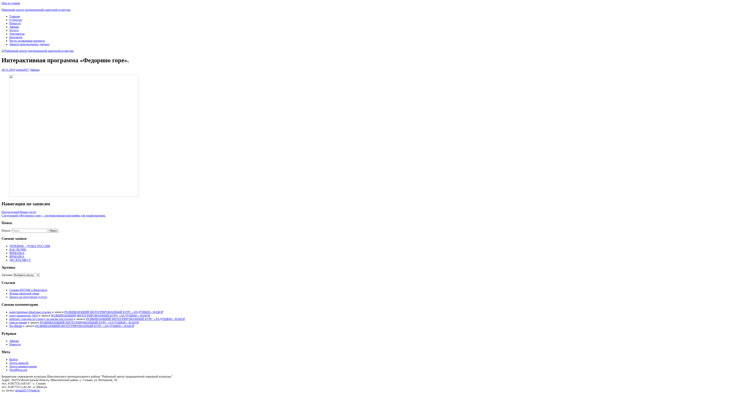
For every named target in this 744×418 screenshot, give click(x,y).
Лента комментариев (23, 366)
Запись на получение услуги (28, 297)
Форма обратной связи (24, 293)
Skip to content (11, 3)
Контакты (15, 37)
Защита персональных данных (29, 44)
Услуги (14, 30)
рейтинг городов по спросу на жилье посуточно (41, 319)
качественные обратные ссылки (30, 312)
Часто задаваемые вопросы (27, 40)
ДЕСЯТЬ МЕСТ (20, 260)
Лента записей (18, 363)
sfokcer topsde (18, 322)
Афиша (14, 26)
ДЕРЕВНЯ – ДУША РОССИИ (29, 246)
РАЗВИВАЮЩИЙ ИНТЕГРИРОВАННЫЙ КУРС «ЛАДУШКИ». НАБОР (113, 312)
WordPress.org (18, 370)
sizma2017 (22, 69)
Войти (13, 359)
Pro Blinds (15, 326)
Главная (14, 16)
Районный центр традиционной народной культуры (36, 9)
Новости (15, 23)
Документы (17, 33)
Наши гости (19, 212)
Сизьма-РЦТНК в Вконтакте (28, 290)
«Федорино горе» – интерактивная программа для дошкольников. (54, 215)
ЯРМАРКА (16, 253)
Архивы (7, 275)
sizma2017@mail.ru (27, 390)
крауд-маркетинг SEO (23, 315)
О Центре (15, 19)
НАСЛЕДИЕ (17, 249)
